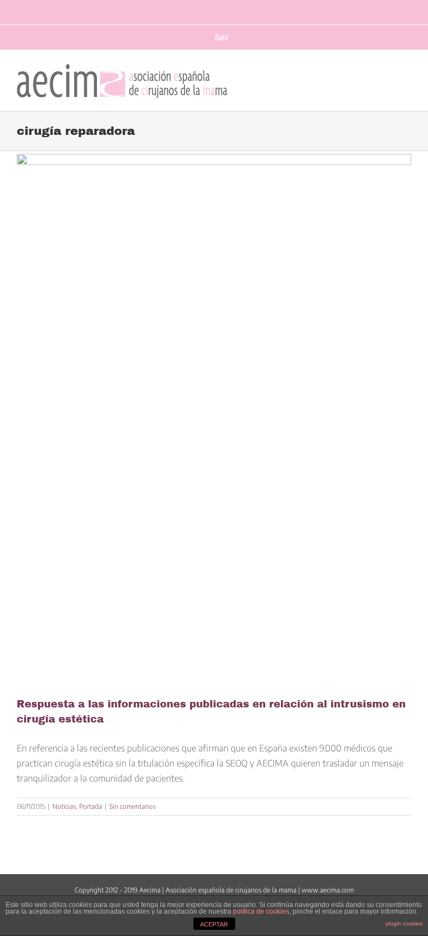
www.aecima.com (327, 890)
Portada (90, 806)
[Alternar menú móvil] (406, 78)
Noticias (64, 806)
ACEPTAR (214, 924)
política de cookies (261, 911)
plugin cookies (404, 923)
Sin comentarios (132, 806)
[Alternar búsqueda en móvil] (384, 78)
